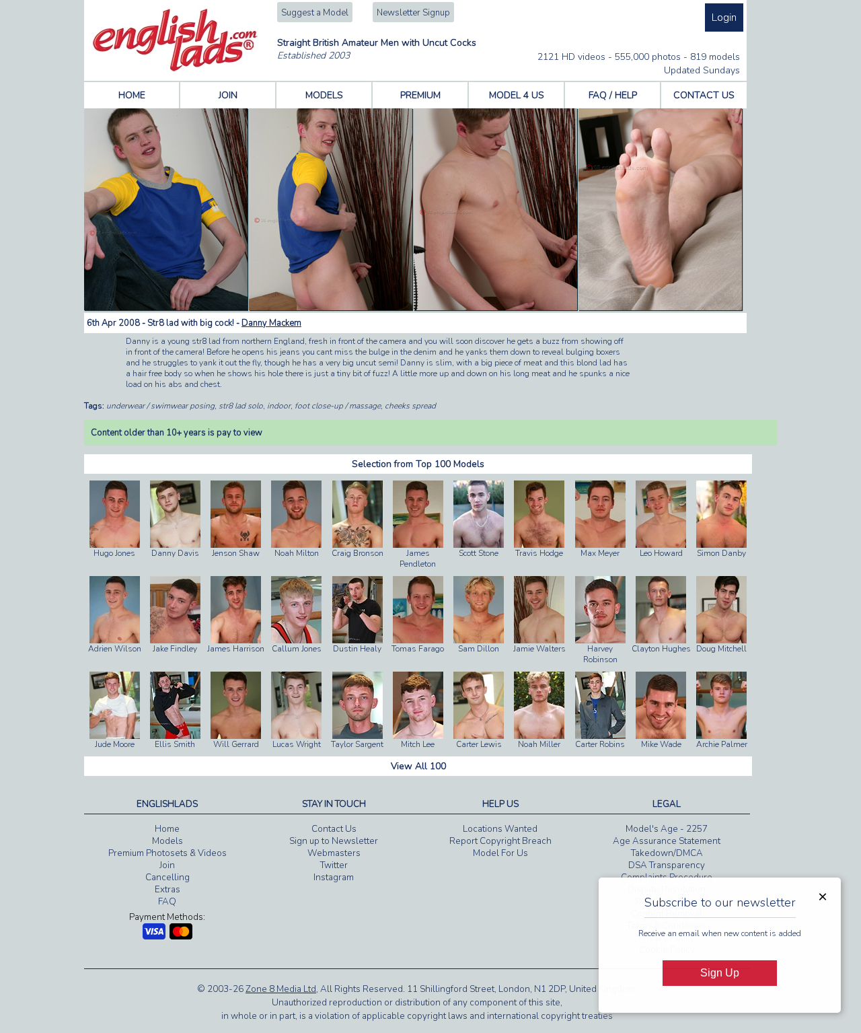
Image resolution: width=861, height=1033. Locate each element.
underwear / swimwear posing (160, 405)
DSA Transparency (666, 865)
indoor (279, 405)
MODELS (324, 95)
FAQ (167, 902)
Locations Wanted (500, 829)
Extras (167, 890)
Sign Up (719, 972)
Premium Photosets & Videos (167, 853)
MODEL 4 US (516, 95)
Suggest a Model (314, 13)
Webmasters (334, 853)
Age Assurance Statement (666, 841)
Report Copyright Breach (500, 841)
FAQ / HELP (613, 95)
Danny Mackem (271, 323)
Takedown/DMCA (667, 853)
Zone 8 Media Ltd (281, 989)
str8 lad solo (241, 405)
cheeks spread (410, 405)
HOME (131, 95)
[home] (175, 68)
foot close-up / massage (338, 405)
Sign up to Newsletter (333, 841)
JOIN (228, 95)
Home (167, 829)
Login (724, 17)
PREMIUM (420, 95)
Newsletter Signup (413, 13)
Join (167, 865)
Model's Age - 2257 (667, 829)
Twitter (334, 865)
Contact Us (334, 829)
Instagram (333, 877)
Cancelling (167, 877)
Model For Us (500, 853)
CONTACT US (704, 95)
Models (167, 841)
